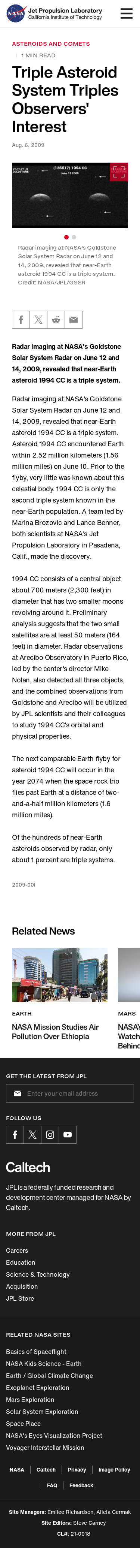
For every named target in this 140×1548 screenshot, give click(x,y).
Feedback (81, 1485)
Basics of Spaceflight (36, 1351)
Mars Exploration (30, 1399)
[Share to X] (38, 320)
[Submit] (16, 1093)
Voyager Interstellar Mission (45, 1447)
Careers (17, 1250)
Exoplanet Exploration (37, 1387)
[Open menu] (127, 13)
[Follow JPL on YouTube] (68, 1135)
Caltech (46, 1469)
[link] (70, 195)
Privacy (77, 1469)
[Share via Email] (74, 320)
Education (20, 1262)
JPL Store (20, 1298)
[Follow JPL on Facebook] (15, 1135)
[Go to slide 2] (74, 237)
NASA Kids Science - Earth (44, 1363)
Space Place (23, 1423)
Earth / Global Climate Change (49, 1375)
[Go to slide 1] (66, 237)
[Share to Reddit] (56, 320)
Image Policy (114, 1469)
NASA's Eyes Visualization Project (54, 1435)
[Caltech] (28, 1167)
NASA (17, 1469)
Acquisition (22, 1286)
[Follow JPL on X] (32, 1135)
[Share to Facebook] (21, 320)
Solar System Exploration (42, 1411)
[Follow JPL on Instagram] (50, 1135)
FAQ (52, 1485)
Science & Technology (38, 1274)
